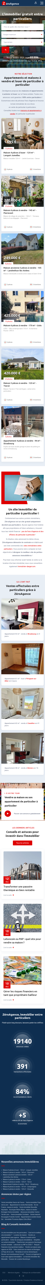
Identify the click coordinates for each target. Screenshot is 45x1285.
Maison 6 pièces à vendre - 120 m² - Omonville (18, 1189)
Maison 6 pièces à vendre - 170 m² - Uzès (22, 325)
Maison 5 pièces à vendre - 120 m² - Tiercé (17, 1182)
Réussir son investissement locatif (12, 1254)
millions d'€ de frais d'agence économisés (22, 1122)
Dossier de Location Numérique (19, 1259)
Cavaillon (31, 723)
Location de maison (20, 1235)
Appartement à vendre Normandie (21, 1205)
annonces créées (22, 1047)
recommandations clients (22, 1097)
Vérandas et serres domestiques (26, 1252)
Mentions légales (14, 1273)
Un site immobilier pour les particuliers (14, 1232)
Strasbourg (32, 634)
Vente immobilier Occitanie (20, 1214)
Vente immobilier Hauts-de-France (12, 1202)
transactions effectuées (22, 1072)
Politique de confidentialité (31, 1273)
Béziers (30, 768)
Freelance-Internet (36, 1280)
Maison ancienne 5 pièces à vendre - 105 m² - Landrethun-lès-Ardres (18, 1176)
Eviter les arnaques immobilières (21, 1240)
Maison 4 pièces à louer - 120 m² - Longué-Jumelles (20, 1170)
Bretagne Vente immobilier (10, 1212)
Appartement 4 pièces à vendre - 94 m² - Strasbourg (20, 1184)
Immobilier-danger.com (26, 566)
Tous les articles (22, 843)
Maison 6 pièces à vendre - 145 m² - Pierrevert (18, 1172)
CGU (3, 1273)
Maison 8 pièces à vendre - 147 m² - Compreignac (19, 1187)
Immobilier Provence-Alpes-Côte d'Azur (18, 1219)
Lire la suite (7, 895)
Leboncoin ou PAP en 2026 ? (23, 1245)
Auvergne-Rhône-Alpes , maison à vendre (23, 1210)
